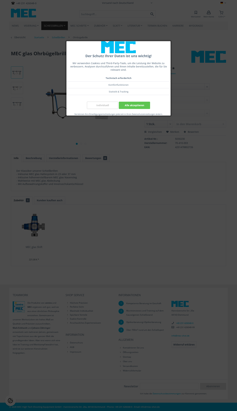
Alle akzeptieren (134, 105)
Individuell (102, 105)
